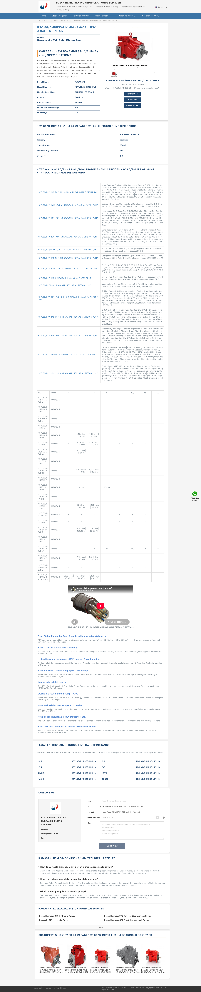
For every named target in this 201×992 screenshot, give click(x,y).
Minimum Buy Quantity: (48, 108)
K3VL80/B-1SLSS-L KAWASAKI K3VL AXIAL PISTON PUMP (64, 285)
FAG (103, 767)
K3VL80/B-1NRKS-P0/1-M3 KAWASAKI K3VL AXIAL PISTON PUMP (68, 258)
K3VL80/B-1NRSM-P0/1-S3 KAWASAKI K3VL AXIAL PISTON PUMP (68, 218)
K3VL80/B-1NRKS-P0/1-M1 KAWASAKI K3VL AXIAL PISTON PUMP (68, 192)
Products (42, 21)
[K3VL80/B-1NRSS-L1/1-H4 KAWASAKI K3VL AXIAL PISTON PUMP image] (132, 46)
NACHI (41, 779)
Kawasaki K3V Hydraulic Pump (152, 16)
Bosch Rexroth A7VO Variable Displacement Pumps (129, 16)
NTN (40, 767)
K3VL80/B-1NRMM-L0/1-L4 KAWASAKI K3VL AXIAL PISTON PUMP (68, 269)
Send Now (112, 846)
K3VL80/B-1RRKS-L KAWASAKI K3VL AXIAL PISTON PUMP (64, 278)
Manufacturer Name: (46, 92)
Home (43, 16)
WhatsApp (132, 100)
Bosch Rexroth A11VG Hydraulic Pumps (105, 16)
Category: (41, 97)
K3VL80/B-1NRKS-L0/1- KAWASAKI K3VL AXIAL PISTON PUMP (66, 354)
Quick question (93, 818)
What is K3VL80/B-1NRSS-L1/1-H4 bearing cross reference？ (132, 88)
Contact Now (132, 94)
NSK (40, 761)
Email (89, 801)
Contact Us (46, 988)
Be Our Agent (132, 105)
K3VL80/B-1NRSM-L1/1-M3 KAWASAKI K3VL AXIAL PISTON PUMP (68, 373)
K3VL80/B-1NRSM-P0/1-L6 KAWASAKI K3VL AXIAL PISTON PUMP (68, 336)
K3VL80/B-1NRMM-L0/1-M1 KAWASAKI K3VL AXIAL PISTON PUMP (68, 205)
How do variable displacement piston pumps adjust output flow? (77, 867)
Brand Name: (43, 82)
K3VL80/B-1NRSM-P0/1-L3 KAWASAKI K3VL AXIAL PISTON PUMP (68, 237)
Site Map (55, 988)
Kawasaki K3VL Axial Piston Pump (59, 21)
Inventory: (42, 113)
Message (90, 823)
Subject (90, 812)
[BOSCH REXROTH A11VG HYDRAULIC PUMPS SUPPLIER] (44, 6)
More (101, 927)
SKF (104, 761)
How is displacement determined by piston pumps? (69, 879)
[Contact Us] (195, 496)
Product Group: (44, 102)
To (88, 807)
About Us (37, 988)
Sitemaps (63, 988)
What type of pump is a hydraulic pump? (63, 891)
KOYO (104, 773)
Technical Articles (81, 16)
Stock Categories (59, 16)
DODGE (105, 779)
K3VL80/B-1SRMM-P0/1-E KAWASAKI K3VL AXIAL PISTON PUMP (67, 250)
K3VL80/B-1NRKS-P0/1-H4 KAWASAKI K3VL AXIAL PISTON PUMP (68, 317)
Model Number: (44, 87)
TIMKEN (41, 773)
